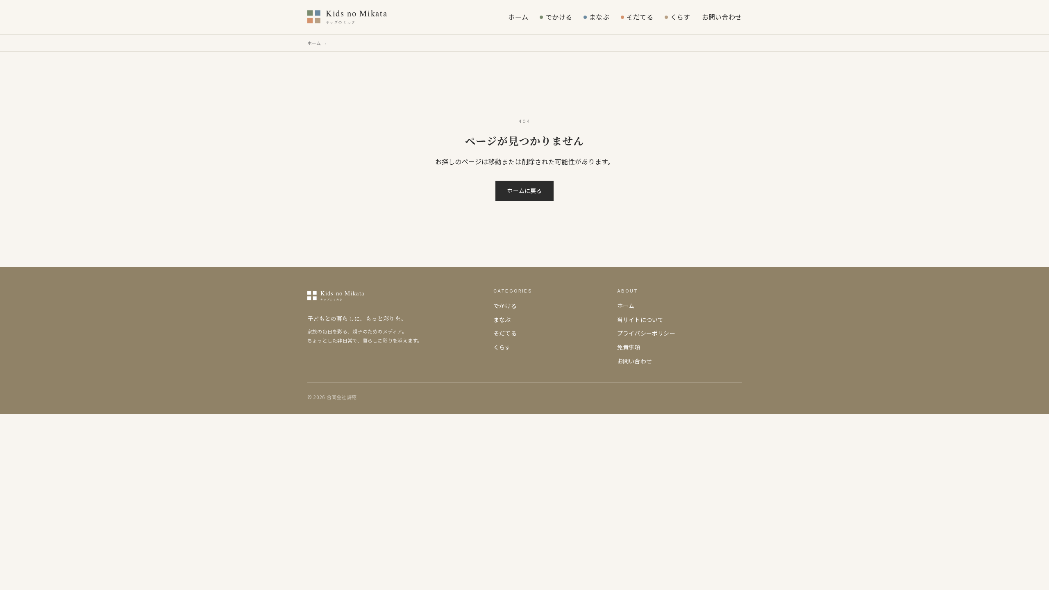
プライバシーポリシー (646, 333)
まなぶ (599, 17)
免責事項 (628, 347)
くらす (680, 17)
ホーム (518, 17)
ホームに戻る (524, 190)
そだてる (640, 17)
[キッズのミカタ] (368, 17)
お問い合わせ (722, 17)
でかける (558, 17)
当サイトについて (640, 319)
